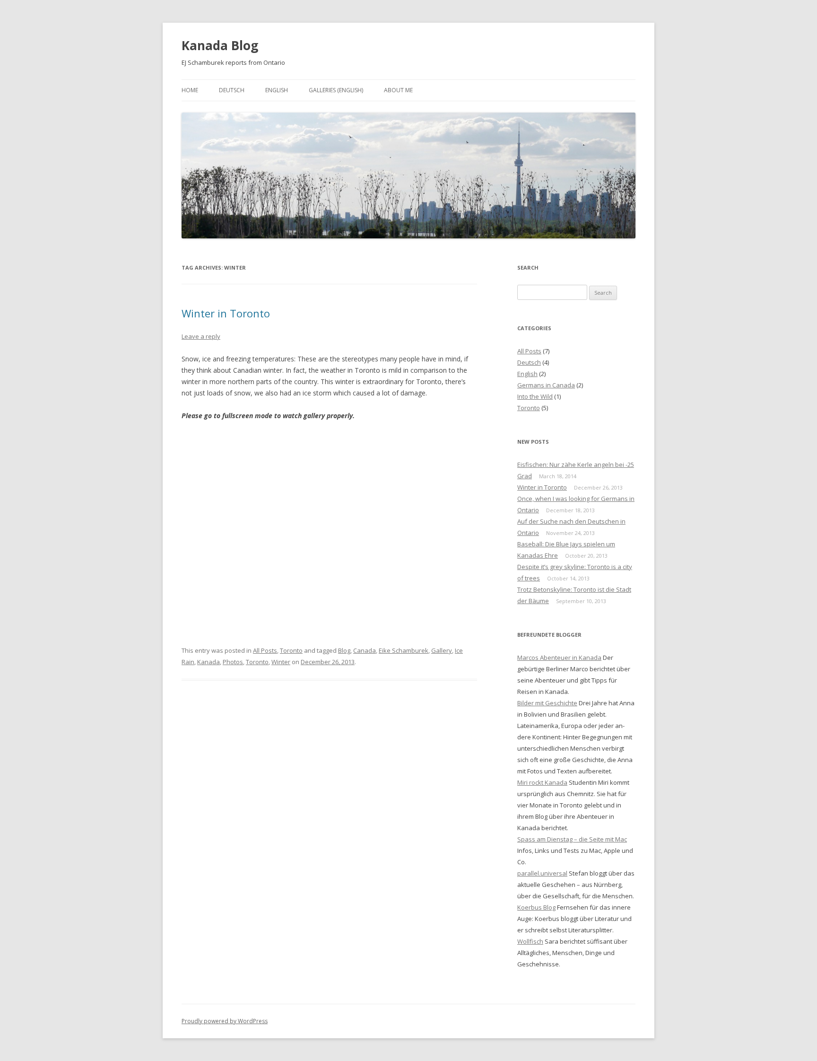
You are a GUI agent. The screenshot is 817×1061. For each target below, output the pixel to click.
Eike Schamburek (403, 650)
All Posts (265, 650)
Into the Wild (535, 396)
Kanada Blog (220, 45)
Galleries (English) (336, 90)
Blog (344, 650)
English (276, 90)
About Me (398, 90)
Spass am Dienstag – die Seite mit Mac (572, 839)
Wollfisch (530, 941)
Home (190, 90)
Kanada (208, 662)
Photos (233, 662)
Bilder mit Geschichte (547, 703)
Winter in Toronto (226, 313)
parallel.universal (542, 873)
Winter (280, 662)
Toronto (291, 650)
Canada (364, 650)
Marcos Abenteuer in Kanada (559, 657)
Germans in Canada (546, 385)
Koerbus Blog (536, 907)
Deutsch (231, 90)
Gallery (441, 650)
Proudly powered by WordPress (225, 1021)
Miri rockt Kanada (542, 782)
